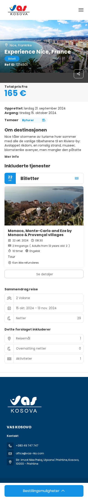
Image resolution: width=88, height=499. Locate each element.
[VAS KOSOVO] (24, 404)
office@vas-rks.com (30, 453)
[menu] (81, 9)
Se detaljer (44, 274)
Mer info (12, 156)
